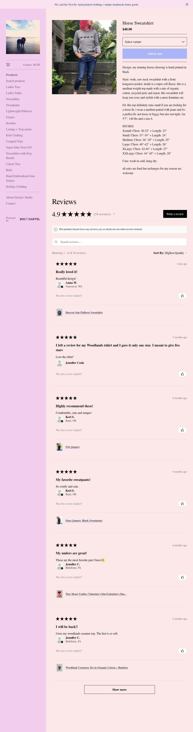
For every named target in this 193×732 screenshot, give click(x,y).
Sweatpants (13, 105)
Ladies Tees (13, 87)
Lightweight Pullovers (19, 111)
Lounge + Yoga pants (19, 129)
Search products (15, 81)
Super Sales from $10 (19, 147)
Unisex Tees (13, 164)
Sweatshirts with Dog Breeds (19, 155)
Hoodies (11, 123)
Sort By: (158, 253)
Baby (9, 170)
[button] (114, 214)
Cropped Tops (14, 141)
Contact (10, 203)
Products (12, 75)
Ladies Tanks (14, 93)
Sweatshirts (13, 99)
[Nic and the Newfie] (23, 37)
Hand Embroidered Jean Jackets (20, 178)
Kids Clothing (14, 135)
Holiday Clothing (16, 186)
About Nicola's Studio (19, 197)
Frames (10, 117)
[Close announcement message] (187, 4)
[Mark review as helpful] (182, 296)
